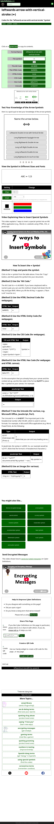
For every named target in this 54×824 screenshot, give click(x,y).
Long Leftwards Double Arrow (26, 152)
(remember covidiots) (26, 767)
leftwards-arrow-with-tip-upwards (26, 668)
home (4, 24)
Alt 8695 (34, 66)
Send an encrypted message (13, 508)
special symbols (13, 515)
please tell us (13, 630)
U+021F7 (34, 86)
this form (33, 615)
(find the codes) (26, 761)
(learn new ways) (26, 723)
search (30, 823)
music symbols (39, 537)
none (34, 74)
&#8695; (34, 70)
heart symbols (39, 530)
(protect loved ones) (26, 716)
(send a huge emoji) (26, 704)
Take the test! (26, 695)
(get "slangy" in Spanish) (26, 754)
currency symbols (39, 515)
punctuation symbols (13, 545)
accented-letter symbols (13, 530)
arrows (15, 24)
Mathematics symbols (13, 537)
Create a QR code (26, 656)
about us (21, 823)
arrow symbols (39, 508)
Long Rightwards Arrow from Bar (26, 157)
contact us (26, 823)
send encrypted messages (31, 559)
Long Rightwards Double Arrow (26, 142)
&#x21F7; (34, 82)
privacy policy (35, 823)
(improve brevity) (26, 748)
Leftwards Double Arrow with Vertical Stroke (26, 133)
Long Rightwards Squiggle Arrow (26, 137)
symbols (9, 24)
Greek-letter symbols (39, 523)
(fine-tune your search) (26, 710)
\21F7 (34, 78)
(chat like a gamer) (26, 735)
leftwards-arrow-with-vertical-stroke (34, 53)
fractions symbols (13, 523)
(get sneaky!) (26, 729)
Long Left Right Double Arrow (26, 147)
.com (7, 1)
